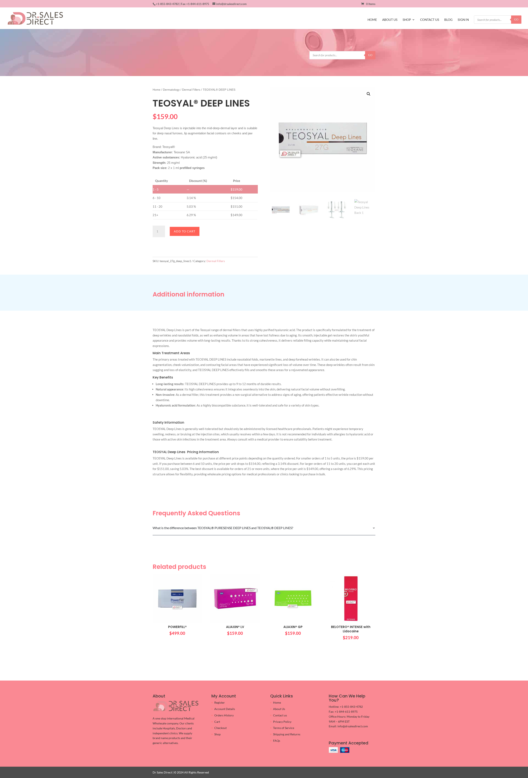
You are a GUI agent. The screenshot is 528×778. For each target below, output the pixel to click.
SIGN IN (463, 19)
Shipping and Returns (286, 734)
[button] (368, 94)
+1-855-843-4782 (167, 4)
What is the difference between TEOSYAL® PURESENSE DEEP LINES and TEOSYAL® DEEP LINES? (223, 528)
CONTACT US (429, 19)
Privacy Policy (282, 721)
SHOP (407, 19)
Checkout (220, 728)
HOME (372, 19)
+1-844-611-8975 (197, 4)
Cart (217, 721)
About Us (279, 709)
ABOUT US (389, 19)
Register (219, 702)
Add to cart (184, 231)
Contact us (280, 715)
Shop (217, 734)
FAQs (276, 740)
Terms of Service (283, 728)
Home (156, 89)
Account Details (224, 709)
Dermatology (171, 89)
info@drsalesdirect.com (352, 726)
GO (516, 19)
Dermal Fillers (191, 89)
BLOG (448, 19)
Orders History (224, 715)
